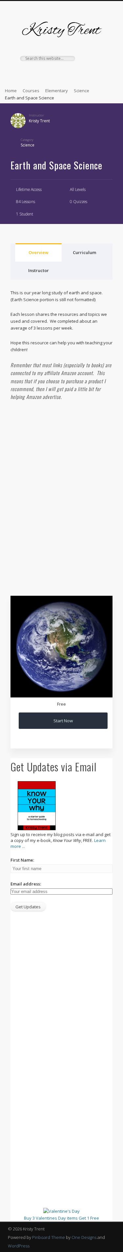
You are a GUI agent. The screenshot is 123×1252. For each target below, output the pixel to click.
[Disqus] (61, 495)
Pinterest (54, 72)
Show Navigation (99, 58)
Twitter (40, 72)
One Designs (84, 1237)
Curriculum (84, 252)
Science (27, 145)
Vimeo (67, 72)
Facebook (27, 72)
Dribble (80, 72)
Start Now (63, 721)
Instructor (36, 115)
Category (27, 140)
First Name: (22, 860)
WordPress (19, 1246)
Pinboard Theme (48, 1237)
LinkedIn (94, 72)
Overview (39, 252)
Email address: (25, 884)
